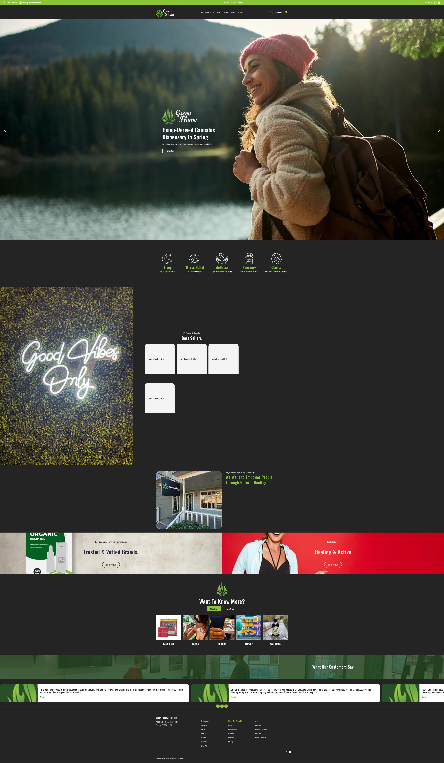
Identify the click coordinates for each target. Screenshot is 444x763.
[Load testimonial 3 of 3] (226, 706)
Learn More (230, 609)
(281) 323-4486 (12, 2)
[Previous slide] (4, 129)
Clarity (230, 741)
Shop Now (170, 150)
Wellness (275, 643)
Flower (249, 643)
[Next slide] (439, 129)
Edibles (222, 643)
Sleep (230, 725)
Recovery (231, 737)
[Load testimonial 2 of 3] (222, 706)
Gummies (168, 643)
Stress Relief (232, 729)
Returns (258, 733)
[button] (205, 12)
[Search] (271, 12)
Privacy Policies (260, 737)
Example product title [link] (156, 359)
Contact (258, 725)
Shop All (204, 746)
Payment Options (261, 729)
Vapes (195, 643)
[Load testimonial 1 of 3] (218, 706)
